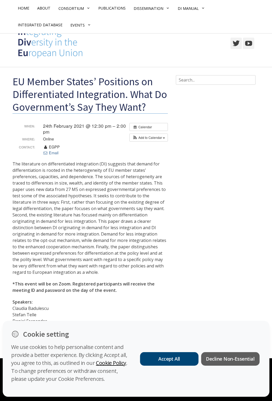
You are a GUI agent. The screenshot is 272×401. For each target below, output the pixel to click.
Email (53, 152)
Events (77, 25)
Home (23, 8)
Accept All (169, 359)
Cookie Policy (111, 362)
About (43, 8)
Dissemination (148, 8)
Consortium (71, 8)
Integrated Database (40, 24)
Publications (112, 8)
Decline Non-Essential (230, 359)
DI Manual (188, 8)
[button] (149, 137)
